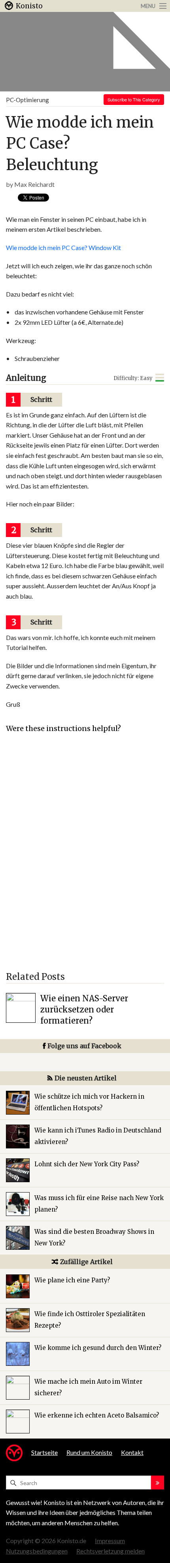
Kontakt (132, 1452)
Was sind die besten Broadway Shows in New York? (94, 1237)
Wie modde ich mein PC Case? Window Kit (63, 247)
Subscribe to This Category (134, 99)
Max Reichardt (34, 184)
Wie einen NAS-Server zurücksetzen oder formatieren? (84, 1009)
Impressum (110, 1540)
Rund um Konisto (89, 1452)
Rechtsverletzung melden (110, 1551)
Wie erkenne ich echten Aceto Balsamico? (96, 1415)
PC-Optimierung (27, 99)
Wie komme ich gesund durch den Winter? (97, 1348)
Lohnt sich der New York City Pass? (86, 1164)
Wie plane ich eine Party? (72, 1280)
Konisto (29, 6)
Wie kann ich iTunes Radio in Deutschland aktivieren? (97, 1136)
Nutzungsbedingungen (37, 1551)
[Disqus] (85, 856)
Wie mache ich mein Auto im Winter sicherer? (88, 1387)
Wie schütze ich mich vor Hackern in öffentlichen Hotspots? (89, 1102)
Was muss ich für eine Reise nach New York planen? (99, 1203)
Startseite (44, 1452)
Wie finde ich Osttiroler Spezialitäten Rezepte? (89, 1319)
